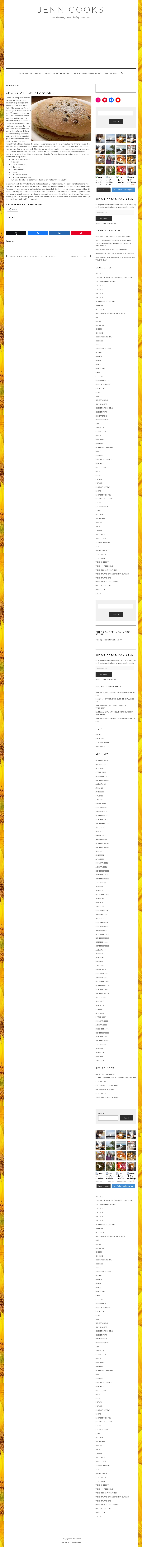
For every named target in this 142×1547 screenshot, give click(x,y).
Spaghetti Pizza (79, 256)
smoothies (100, 519)
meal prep (100, 440)
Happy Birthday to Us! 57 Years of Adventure (115, 253)
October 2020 (101, 875)
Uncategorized (102, 550)
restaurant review (104, 499)
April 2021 (100, 859)
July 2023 (99, 788)
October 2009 (101, 989)
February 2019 (102, 910)
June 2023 (100, 792)
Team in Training (103, 542)
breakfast (100, 325)
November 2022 (102, 816)
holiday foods (102, 420)
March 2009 (101, 1017)
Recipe (98, 491)
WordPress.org (102, 747)
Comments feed (102, 743)
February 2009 (102, 1021)
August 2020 (101, 883)
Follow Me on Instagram (57, 73)
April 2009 (100, 1013)
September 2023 (102, 780)
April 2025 (100, 768)
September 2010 (102, 946)
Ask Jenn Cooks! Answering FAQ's (110, 313)
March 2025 (101, 772)
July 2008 (99, 1049)
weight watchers (103, 578)
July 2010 (99, 954)
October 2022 (101, 819)
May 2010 (99, 962)
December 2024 (102, 776)
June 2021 (100, 855)
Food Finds (100, 388)
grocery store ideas (104, 408)
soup (98, 526)
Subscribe (103, 218)
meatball (100, 444)
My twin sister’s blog (105, 1089)
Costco (99, 345)
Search (116, 121)
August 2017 (101, 918)
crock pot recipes (103, 349)
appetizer (100, 309)
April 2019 (100, 906)
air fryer (99, 305)
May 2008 (99, 1056)
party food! (101, 467)
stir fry (99, 530)
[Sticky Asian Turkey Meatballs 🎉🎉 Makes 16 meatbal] (131, 159)
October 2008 (101, 1037)
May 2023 (99, 796)
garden (99, 396)
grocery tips (101, 412)
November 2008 (102, 1033)
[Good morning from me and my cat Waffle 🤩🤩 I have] (100, 138)
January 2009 (101, 1025)
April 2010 (100, 966)
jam (97, 424)
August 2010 (101, 950)
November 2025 (102, 760)
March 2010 (101, 970)
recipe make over (103, 495)
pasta (98, 471)
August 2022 (101, 827)
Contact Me (101, 1081)
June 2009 (100, 1005)
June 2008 (100, 1052)
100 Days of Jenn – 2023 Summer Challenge (114, 278)
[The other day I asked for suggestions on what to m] (121, 180)
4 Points (99, 289)
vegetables (101, 554)
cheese (99, 329)
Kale (79, 1538)
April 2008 (100, 1061)
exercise (99, 376)
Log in (98, 735)
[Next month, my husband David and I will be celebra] (110, 180)
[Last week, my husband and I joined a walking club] (121, 149)
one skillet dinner (104, 459)
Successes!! (101, 534)
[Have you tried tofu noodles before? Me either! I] (100, 170)
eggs (98, 372)
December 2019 (102, 895)
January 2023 (101, 812)
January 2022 (101, 839)
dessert (99, 353)
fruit (98, 392)
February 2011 (102, 926)
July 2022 (99, 831)
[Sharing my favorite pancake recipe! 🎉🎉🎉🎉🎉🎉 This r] (121, 138)
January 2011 (101, 930)
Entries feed (101, 739)
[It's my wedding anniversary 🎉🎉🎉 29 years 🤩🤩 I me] (110, 159)
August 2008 (101, 1045)
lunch (98, 436)
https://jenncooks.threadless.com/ (109, 640)
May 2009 (99, 1009)
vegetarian (101, 558)
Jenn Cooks (71, 10)
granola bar (101, 404)
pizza (98, 475)
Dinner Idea (100, 368)
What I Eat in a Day (103, 586)
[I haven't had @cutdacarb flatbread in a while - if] (100, 159)
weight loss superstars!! (106, 570)
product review (103, 487)
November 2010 (102, 938)
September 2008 (102, 1041)
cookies (99, 341)
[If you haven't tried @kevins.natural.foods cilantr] (110, 170)
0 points (99, 274)
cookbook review (104, 337)
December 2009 (102, 981)
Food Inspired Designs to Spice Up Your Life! (117, 1077)
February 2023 (102, 808)
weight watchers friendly (107, 582)
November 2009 (102, 985)
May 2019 (99, 902)
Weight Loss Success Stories (86, 73)
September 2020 (102, 879)
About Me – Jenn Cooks (30, 73)
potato (99, 479)
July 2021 (99, 851)
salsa (98, 511)
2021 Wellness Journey (106, 281)
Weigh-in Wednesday (104, 566)
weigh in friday (102, 562)
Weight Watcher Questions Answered (112, 574)
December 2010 (102, 934)
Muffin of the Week (104, 447)
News (98, 451)
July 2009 (99, 1001)
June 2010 (100, 958)
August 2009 (101, 997)
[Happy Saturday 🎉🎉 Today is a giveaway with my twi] (131, 170)
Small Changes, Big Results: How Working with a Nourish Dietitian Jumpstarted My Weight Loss (114, 243)
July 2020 (99, 887)
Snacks (99, 523)
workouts (100, 590)
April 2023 (100, 800)
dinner (99, 364)
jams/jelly (100, 428)
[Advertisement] (71, 43)
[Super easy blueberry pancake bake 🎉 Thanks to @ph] (100, 180)
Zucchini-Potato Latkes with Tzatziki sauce (32, 256)
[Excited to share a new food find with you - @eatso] (121, 170)
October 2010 (101, 942)
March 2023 (101, 804)
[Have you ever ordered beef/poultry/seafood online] (121, 159)
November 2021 (102, 843)
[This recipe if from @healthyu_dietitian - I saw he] (131, 138)
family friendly (102, 380)
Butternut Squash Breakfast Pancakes (113, 236)
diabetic (99, 357)
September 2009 (102, 993)
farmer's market (103, 384)
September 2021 (102, 847)
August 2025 (101, 764)
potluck (99, 483)
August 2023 (101, 784)
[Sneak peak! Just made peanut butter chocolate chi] (100, 149)
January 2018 (101, 914)
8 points (99, 297)
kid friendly (101, 432)
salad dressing (102, 507)
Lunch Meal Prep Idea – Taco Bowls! (111, 250)
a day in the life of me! (105, 301)
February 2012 (102, 922)
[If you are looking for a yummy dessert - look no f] (131, 149)
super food (101, 538)
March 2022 (101, 835)
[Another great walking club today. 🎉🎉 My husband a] (110, 138)
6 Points (99, 293)
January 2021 (101, 867)
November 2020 (102, 871)
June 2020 (100, 891)
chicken (99, 333)
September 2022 (102, 823)
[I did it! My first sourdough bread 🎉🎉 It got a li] (131, 180)
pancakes (100, 463)
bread (98, 321)
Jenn (13, 241)
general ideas (102, 400)
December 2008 (102, 1029)
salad (98, 503)
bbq (97, 317)
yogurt (99, 594)
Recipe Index (111, 73)
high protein (101, 416)
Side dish (99, 515)
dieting (99, 361)
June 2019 (100, 898)
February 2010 (102, 974)
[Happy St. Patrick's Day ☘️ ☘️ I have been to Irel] (110, 149)
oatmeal (99, 455)
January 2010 (101, 978)
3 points (99, 285)
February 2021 (102, 863)
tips (97, 546)
